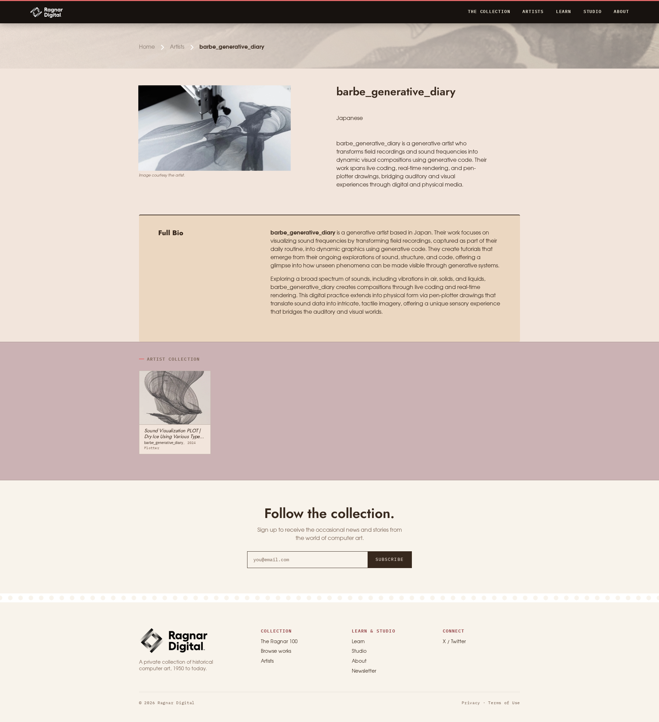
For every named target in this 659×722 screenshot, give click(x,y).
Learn (358, 642)
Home (147, 47)
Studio (359, 651)
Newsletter (364, 671)
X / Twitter (454, 642)
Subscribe (389, 559)
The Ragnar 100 (279, 642)
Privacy (471, 702)
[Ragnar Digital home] (173, 640)
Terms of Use (504, 702)
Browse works (276, 651)
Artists (177, 47)
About (359, 661)
